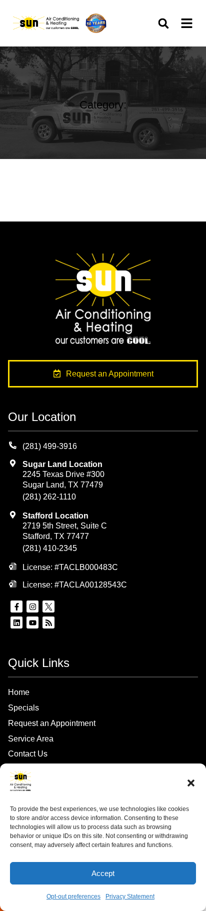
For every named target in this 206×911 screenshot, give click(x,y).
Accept (103, 873)
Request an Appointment (52, 723)
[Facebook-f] (16, 606)
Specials (23, 708)
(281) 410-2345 (49, 548)
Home (19, 692)
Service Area (31, 738)
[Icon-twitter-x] (48, 606)
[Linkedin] (16, 622)
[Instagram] (32, 606)
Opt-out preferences (73, 896)
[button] (191, 783)
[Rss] (48, 622)
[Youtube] (32, 622)
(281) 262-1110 (49, 496)
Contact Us (28, 754)
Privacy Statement (130, 896)
